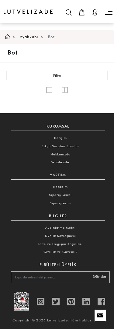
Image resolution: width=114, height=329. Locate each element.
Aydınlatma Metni (60, 227)
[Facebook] (101, 300)
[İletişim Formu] (100, 315)
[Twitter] (56, 300)
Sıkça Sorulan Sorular (60, 146)
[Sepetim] (82, 12)
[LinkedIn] (86, 300)
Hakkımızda (60, 154)
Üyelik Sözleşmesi (60, 236)
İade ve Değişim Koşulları (60, 244)
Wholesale (60, 162)
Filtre (57, 75)
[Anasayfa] (7, 37)
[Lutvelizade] (26, 7)
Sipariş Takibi (60, 195)
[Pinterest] (71, 300)
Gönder (99, 276)
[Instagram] (40, 300)
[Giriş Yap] (95, 12)
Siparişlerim (60, 203)
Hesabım (60, 186)
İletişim (60, 138)
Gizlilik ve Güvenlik (60, 252)
